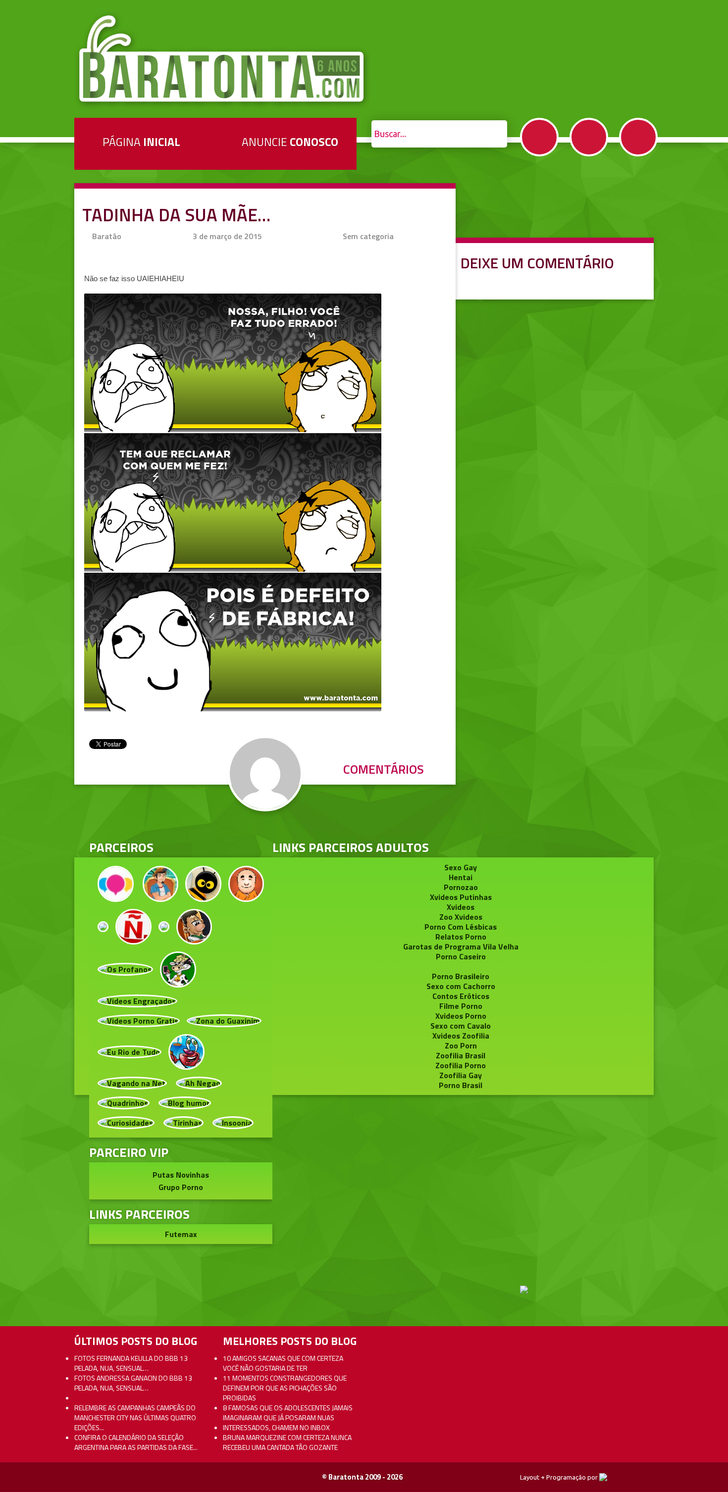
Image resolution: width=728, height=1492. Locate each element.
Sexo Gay (460, 867)
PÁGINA (141, 141)
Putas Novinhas (181, 1175)
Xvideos (460, 907)
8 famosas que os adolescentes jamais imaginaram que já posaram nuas (288, 1412)
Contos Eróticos (460, 996)
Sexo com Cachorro (460, 986)
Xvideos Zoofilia (460, 1036)
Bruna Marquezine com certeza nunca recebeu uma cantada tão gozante (287, 1442)
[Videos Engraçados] (137, 1000)
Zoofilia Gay (460, 1075)
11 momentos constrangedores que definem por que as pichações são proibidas (285, 1388)
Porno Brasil (460, 1085)
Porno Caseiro (461, 956)
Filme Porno (460, 1006)
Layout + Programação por (559, 1477)
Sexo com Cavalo (460, 1026)
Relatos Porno (460, 937)
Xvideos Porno (460, 1016)
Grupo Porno (180, 1187)
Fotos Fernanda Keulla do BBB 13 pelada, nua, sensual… (131, 1363)
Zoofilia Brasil (460, 1055)
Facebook (539, 137)
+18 (638, 137)
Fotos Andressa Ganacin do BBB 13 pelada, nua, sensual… (133, 1383)
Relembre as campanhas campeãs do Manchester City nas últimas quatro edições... (135, 1417)
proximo (30, 680)
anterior (698, 680)
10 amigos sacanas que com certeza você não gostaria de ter (283, 1363)
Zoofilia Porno (460, 1065)
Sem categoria (368, 236)
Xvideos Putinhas (461, 897)
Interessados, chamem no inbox (276, 1427)
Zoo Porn (461, 1045)
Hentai (460, 877)
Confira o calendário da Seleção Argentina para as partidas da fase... (136, 1442)
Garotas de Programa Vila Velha (461, 946)
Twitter (589, 137)
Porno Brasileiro (460, 976)
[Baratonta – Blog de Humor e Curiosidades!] (222, 59)
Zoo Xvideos (460, 917)
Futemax (181, 1234)
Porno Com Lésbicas (460, 927)
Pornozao (461, 887)
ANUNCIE (290, 141)
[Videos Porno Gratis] (138, 1020)
